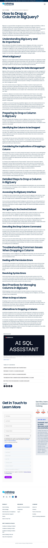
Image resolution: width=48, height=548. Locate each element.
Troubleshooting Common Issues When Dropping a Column (19, 377)
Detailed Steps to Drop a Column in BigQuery (15, 374)
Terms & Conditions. (12, 440)
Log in (18, 511)
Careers (34, 509)
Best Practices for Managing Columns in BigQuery (16, 381)
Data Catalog (5, 507)
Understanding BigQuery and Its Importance (15, 367)
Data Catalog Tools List (7, 534)
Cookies (34, 514)
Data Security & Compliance (8, 511)
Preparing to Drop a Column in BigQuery (14, 371)
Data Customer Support (8, 514)
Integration (20, 509)
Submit (8, 446)
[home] (8, 4)
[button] (44, 4)
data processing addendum (38, 516)
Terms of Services (36, 511)
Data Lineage (5, 509)
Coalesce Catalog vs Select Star (8, 531)
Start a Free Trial (6, 518)
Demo (3, 516)
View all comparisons (7, 536)
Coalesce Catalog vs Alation (8, 526)
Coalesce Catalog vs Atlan (8, 528)
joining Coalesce (39, 1)
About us (34, 507)
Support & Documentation (23, 507)
